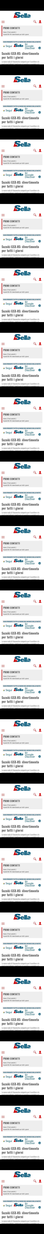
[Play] (22, 617)
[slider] (22, 1231)
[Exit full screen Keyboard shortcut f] (40, 1231)
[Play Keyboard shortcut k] (3, 1231)
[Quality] (35, 1231)
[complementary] (22, 617)
